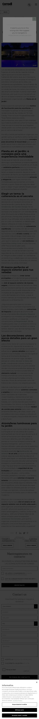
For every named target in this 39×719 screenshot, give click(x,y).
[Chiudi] (37, 682)
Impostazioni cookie (19, 704)
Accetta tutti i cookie (19, 715)
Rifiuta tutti (19, 710)
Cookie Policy (17, 700)
